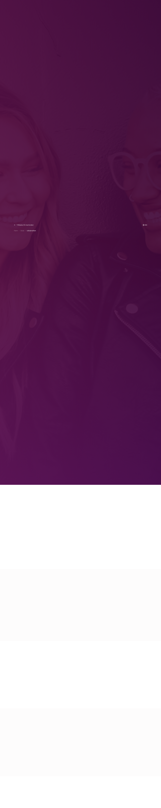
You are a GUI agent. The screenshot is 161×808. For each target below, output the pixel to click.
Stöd (22, 231)
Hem (16, 231)
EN (146, 225)
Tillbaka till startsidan (25, 225)
